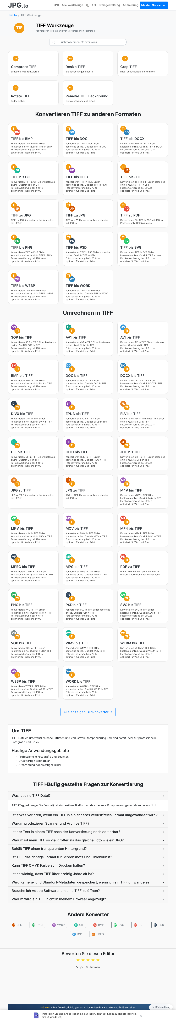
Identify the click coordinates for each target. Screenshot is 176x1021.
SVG (119, 925)
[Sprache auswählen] (87, 5)
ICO (77, 934)
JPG (56, 5)
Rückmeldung (162, 1007)
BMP (99, 925)
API (93, 5)
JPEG (98, 934)
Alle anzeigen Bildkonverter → (88, 712)
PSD (159, 925)
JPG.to (12, 15)
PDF (139, 925)
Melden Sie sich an (153, 5)
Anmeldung (130, 5)
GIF (79, 925)
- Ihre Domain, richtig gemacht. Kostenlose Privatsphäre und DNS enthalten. (88, 1007)
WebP (59, 925)
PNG (37, 925)
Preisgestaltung (109, 5)
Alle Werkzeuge (72, 5)
